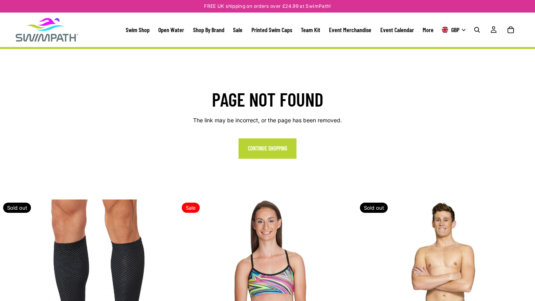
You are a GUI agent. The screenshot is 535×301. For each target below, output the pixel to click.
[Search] (477, 29)
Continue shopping (267, 148)
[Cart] (510, 29)
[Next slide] (166, 288)
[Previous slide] (11, 288)
